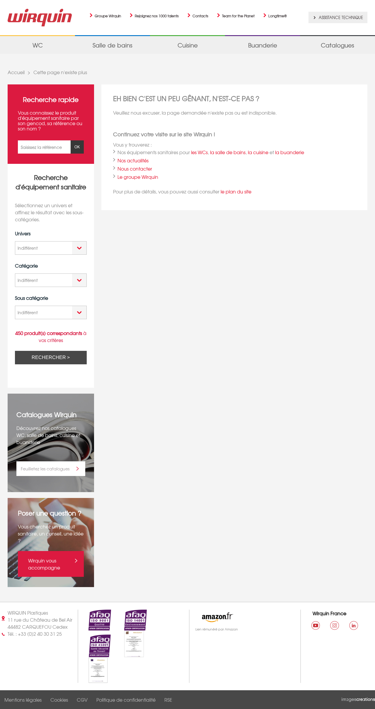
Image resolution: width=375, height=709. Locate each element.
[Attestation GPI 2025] (93, 679)
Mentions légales (23, 699)
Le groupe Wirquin (137, 176)
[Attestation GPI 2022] (129, 653)
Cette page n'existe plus (60, 72)
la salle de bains (228, 152)
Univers (22, 233)
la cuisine (258, 152)
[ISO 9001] (94, 626)
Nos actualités (133, 160)
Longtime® (277, 15)
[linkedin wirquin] (353, 625)
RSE (168, 699)
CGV (82, 699)
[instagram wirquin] (334, 625)
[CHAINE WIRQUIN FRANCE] (315, 625)
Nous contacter (134, 168)
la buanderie (289, 152)
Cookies (59, 699)
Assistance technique (341, 17)
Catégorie (26, 265)
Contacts (200, 15)
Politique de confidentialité (126, 699)
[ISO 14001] (130, 626)
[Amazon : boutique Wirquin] (242, 617)
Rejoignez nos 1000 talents (157, 15)
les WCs (199, 152)
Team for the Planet (238, 15)
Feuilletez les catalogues (45, 469)
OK (77, 147)
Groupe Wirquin (108, 15)
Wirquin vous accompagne (44, 564)
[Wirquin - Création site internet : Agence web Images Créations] (358, 698)
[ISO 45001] (94, 653)
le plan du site (236, 191)
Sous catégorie (31, 297)
